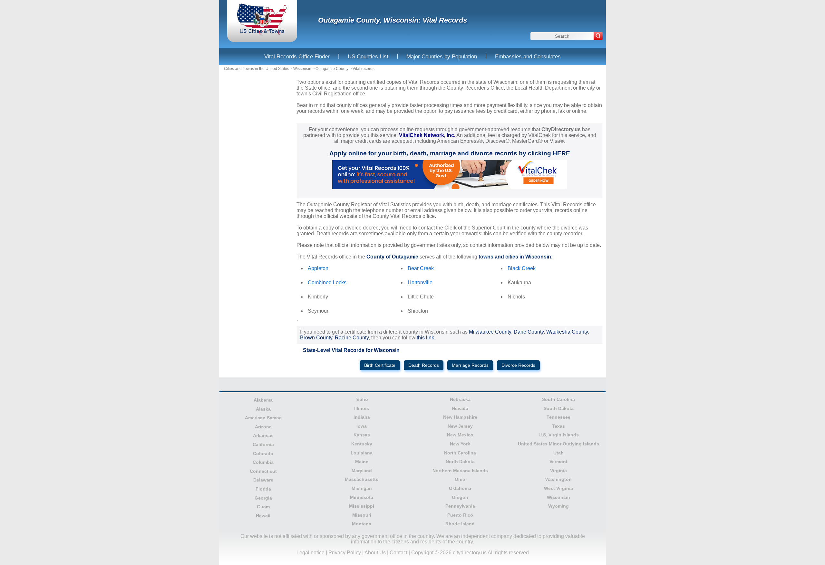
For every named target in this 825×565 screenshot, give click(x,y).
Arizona (263, 426)
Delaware (263, 479)
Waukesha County (567, 332)
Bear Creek (421, 268)
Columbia (263, 462)
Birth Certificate (379, 365)
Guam (263, 506)
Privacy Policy (344, 552)
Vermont (558, 461)
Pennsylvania (460, 506)
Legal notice (310, 552)
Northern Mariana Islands (460, 470)
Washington (558, 479)
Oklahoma (460, 488)
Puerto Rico (460, 515)
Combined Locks (327, 282)
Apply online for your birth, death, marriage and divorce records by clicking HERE (449, 153)
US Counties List (368, 57)
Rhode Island (460, 523)
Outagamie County (331, 68)
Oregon (460, 497)
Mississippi (361, 506)
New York (460, 443)
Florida (263, 489)
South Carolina (558, 399)
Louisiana (362, 452)
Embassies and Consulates (528, 57)
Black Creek (522, 268)
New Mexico (460, 434)
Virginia (558, 470)
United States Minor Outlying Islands (558, 443)
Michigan (362, 488)
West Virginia (558, 488)
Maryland (362, 470)
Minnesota (361, 497)
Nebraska (460, 399)
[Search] (598, 36)
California (263, 444)
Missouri (361, 515)
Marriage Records (470, 365)
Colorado (263, 453)
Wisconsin (302, 68)
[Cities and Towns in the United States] (262, 33)
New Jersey (460, 426)
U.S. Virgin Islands (559, 434)
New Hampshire (460, 417)
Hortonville (420, 282)
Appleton (318, 268)
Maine (361, 461)
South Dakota (559, 408)
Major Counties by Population (441, 57)
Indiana (362, 417)
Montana (361, 523)
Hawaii (263, 515)
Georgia (263, 498)
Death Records (423, 365)
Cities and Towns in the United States (256, 68)
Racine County (352, 337)
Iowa (361, 426)
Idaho (361, 399)
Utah (558, 452)
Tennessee (558, 417)
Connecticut (263, 471)
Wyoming (558, 506)
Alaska (263, 409)
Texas (558, 426)
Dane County (529, 332)
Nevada (460, 408)
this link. (426, 337)
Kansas (362, 434)
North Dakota (460, 461)
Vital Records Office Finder (297, 57)
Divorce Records (518, 365)
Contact (398, 552)
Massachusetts (361, 479)
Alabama (263, 400)
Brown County (316, 337)
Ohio (460, 479)
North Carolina (460, 452)
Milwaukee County (490, 332)
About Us (375, 552)
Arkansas (263, 435)
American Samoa (263, 417)
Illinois (361, 408)
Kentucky (361, 443)
